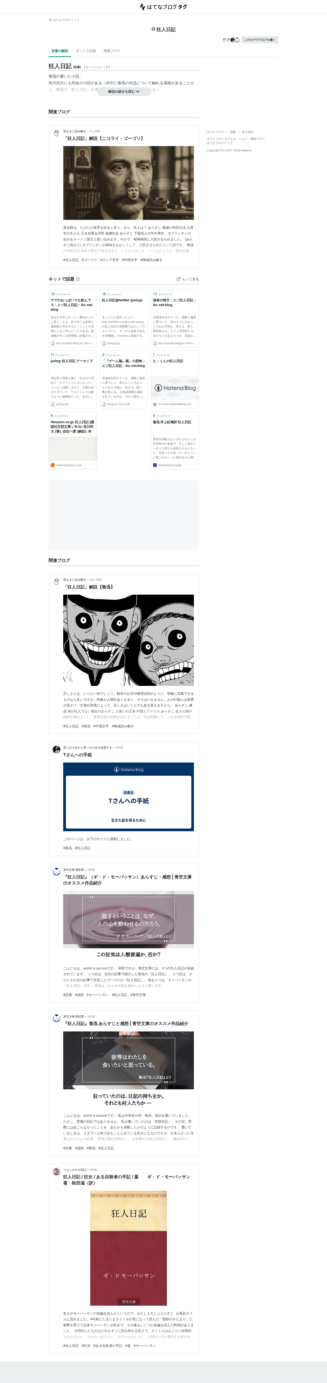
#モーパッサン (98, 995)
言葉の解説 (59, 51)
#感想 (79, 995)
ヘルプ (243, 139)
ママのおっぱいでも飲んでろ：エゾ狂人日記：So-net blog (71, 304)
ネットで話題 (86, 51)
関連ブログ (112, 51)
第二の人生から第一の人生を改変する (87, 747)
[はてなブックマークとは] (78, 278)
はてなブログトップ (219, 143)
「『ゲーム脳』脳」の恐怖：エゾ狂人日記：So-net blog (124, 363)
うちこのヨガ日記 (74, 1170)
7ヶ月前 (95, 131)
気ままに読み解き (74, 131)
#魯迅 (86, 726)
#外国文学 (129, 260)
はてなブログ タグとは (221, 139)
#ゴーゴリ (89, 260)
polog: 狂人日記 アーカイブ (72, 361)
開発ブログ (257, 139)
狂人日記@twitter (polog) (122, 300)
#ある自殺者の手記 (107, 1345)
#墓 (128, 1345)
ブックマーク (60, 293)
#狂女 (86, 1345)
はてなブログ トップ (66, 20)
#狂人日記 (71, 260)
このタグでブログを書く (260, 39)
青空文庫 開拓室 (73, 869)
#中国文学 (101, 726)
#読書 (67, 995)
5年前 (93, 1170)
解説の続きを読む (121, 91)
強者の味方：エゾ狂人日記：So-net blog (175, 302)
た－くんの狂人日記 (168, 361)
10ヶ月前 (96, 579)
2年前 (119, 747)
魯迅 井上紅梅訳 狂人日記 (172, 422)
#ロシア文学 (109, 260)
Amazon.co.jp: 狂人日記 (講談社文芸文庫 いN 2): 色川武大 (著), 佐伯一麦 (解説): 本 (72, 426)
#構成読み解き (151, 260)
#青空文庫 (138, 995)
